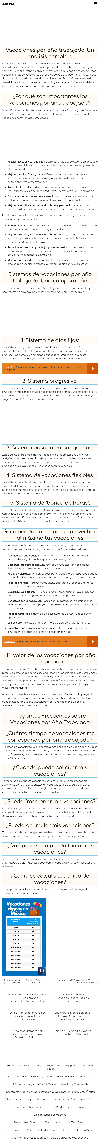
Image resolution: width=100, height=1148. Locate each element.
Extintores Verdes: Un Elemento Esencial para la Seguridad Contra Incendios (24, 981)
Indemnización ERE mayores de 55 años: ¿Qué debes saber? (76, 981)
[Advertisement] (50, 27)
